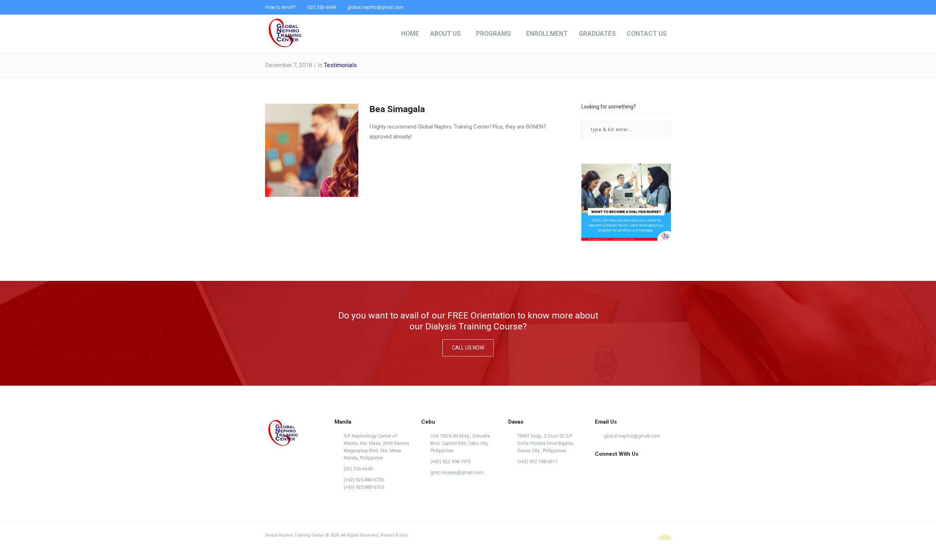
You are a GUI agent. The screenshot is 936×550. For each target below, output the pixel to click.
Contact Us (647, 33)
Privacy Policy (394, 535)
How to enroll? (280, 7)
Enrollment (547, 33)
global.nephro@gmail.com (632, 436)
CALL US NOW (468, 348)
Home (410, 33)
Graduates (597, 33)
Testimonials (340, 65)
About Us (445, 33)
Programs (493, 33)
